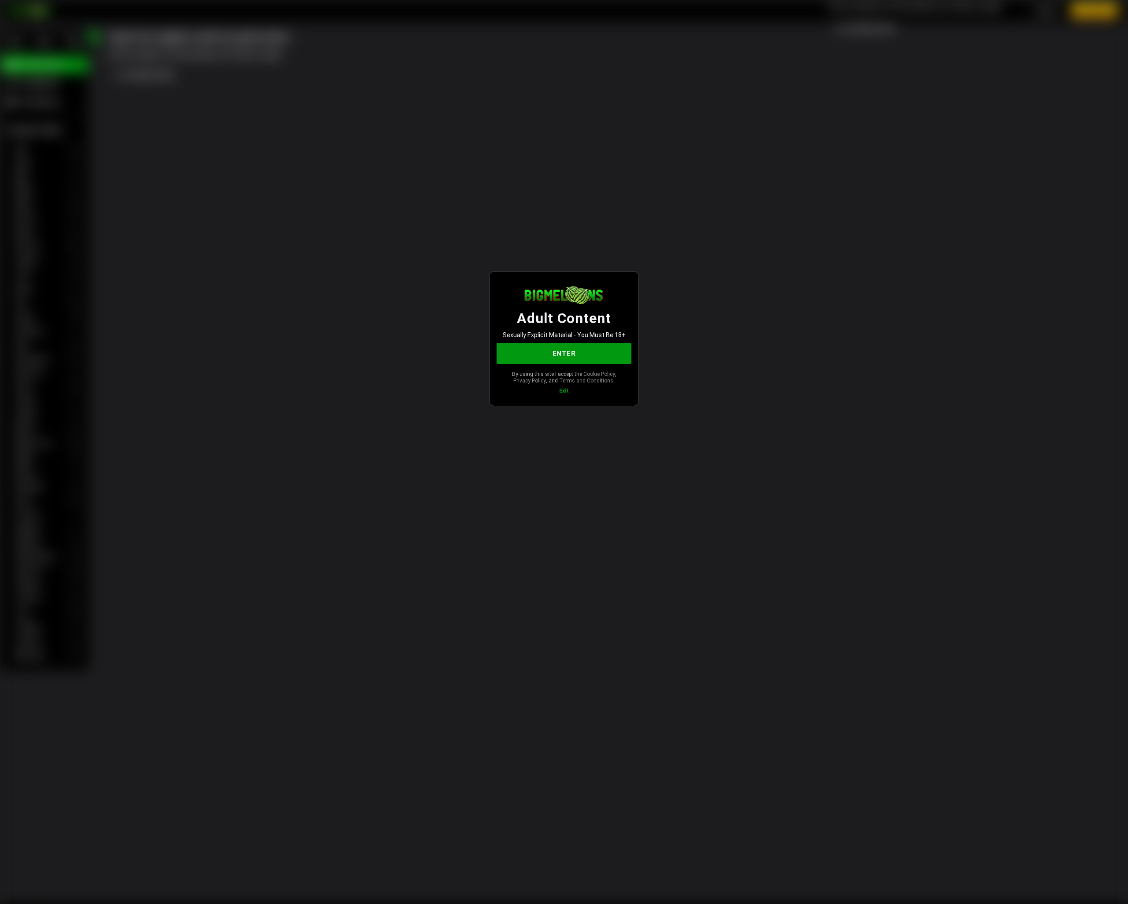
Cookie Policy (599, 374)
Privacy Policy (529, 381)
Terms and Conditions (586, 381)
